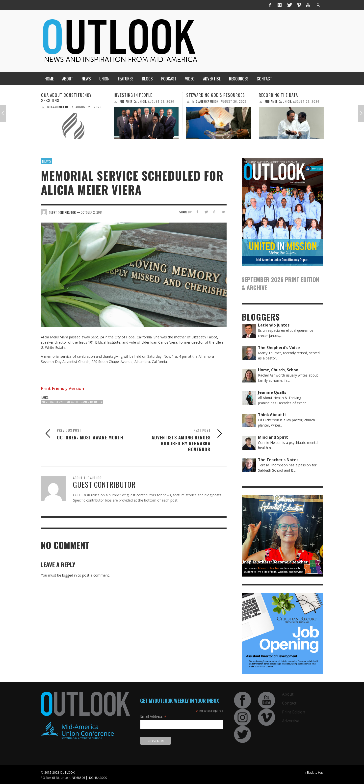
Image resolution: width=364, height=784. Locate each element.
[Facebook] (270, 5)
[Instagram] (279, 5)
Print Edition (293, 712)
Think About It (276, 101)
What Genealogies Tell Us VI (287, 95)
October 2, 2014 (92, 212)
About (287, 694)
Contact (289, 703)
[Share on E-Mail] (223, 211)
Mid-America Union (60, 101)
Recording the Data (205, 95)
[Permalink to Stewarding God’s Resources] (146, 123)
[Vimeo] (298, 5)
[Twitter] (289, 5)
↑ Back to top (314, 772)
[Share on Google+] (214, 211)
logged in (69, 575)
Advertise (290, 721)
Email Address (153, 716)
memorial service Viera (58, 402)
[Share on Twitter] (206, 211)
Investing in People (60, 95)
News (46, 161)
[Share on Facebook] (197, 211)
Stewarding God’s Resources (143, 95)
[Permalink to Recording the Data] (218, 123)
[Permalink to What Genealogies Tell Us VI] (291, 123)
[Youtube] (308, 5)
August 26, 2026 (89, 101)
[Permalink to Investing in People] (73, 123)
